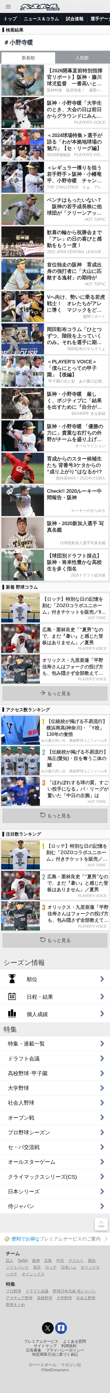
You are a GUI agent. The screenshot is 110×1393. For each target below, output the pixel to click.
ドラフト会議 (37, 1291)
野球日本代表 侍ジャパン (74, 1291)
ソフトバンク (17, 1267)
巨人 (9, 1260)
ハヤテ (11, 1274)
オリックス (90, 1267)
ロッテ (51, 1267)
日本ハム (68, 1267)
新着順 (28, 57)
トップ (10, 18)
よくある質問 (74, 1341)
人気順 (82, 57)
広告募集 (33, 1350)
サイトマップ (45, 1346)
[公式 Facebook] (61, 1328)
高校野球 (44, 1298)
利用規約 (69, 1346)
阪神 (36, 1260)
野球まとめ (15, 1304)
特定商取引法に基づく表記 (55, 1354)
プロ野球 (13, 1291)
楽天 (37, 1267)
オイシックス (33, 1274)
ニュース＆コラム (41, 18)
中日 (60, 1260)
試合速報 (75, 18)
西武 (92, 1260)
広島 (48, 1260)
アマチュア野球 (19, 1298)
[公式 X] (48, 1328)
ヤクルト (76, 1260)
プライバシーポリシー (65, 1350)
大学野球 (64, 1298)
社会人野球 (85, 1298)
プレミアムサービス (41, 1341)
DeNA (23, 1260)
